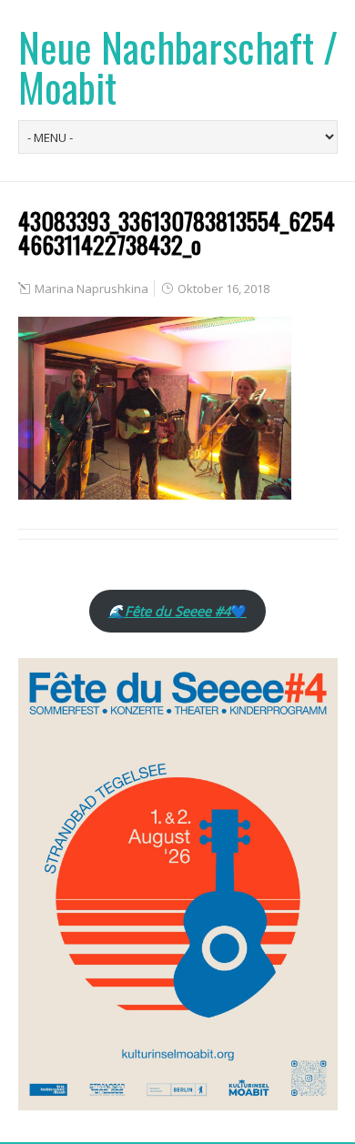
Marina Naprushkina (91, 288)
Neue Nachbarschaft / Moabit (178, 66)
